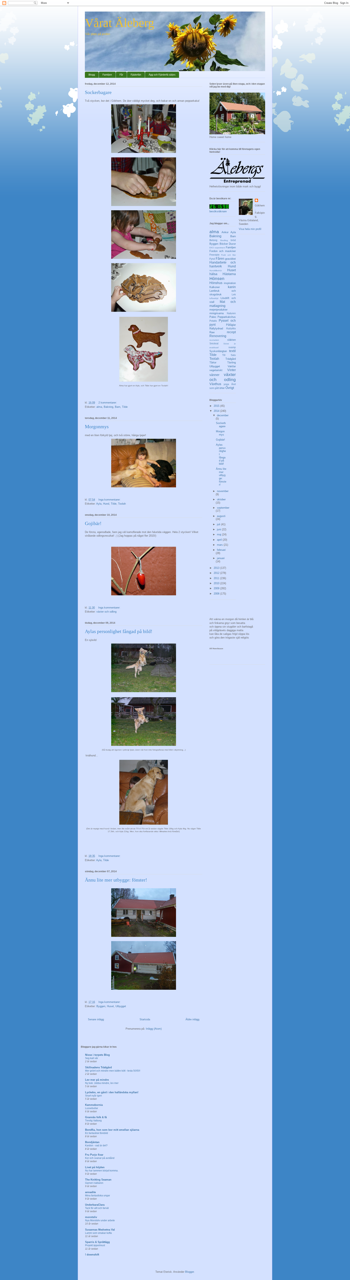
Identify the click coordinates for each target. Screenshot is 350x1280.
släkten (231, 339)
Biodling (224, 240)
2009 (217, 588)
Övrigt (229, 388)
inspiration (230, 283)
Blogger (189, 1271)
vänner (214, 375)
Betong (213, 240)
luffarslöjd (213, 298)
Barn (117, 406)
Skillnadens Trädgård (98, 1067)
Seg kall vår (91, 1058)
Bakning (108, 406)
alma (99, 406)
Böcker (224, 243)
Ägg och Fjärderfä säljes (162, 74)
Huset (110, 1006)
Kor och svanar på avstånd (99, 1158)
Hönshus (215, 283)
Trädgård (230, 358)
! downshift (92, 1254)
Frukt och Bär (228, 255)
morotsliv (91, 1217)
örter (222, 388)
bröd (233, 240)
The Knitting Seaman (98, 1179)
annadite (90, 1192)
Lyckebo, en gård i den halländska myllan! (111, 1092)
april (220, 539)
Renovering (217, 336)
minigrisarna (216, 313)
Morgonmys (97, 426)
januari (221, 558)
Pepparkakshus (227, 316)
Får (121, 74)
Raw (211, 332)
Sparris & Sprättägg (97, 1242)
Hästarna (229, 274)
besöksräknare (218, 211)
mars (220, 544)
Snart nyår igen (93, 1095)
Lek (234, 294)
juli (219, 524)
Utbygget (120, 1006)
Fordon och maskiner (222, 251)
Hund (106, 503)
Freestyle (214, 254)
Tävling (231, 362)
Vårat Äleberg (119, 23)
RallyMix (231, 328)
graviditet (230, 258)
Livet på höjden (95, 1167)
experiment (220, 248)
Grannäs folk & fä (96, 1117)
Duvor (232, 243)
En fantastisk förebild (96, 1133)
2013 (217, 567)
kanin (232, 287)
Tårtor (212, 362)
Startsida (145, 1019)
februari (221, 549)
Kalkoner (214, 287)
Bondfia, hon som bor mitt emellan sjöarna (112, 1129)
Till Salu (229, 355)
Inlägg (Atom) (154, 1028)
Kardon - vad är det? (96, 1145)
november (222, 491)
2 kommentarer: (108, 402)
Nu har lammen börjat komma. (101, 1170)
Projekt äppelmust (95, 1245)
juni (219, 529)
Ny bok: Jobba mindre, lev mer (101, 1083)
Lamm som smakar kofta (98, 1233)
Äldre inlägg (192, 1019)
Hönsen (216, 278)
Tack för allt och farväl (97, 1208)
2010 (217, 583)
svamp (232, 347)
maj (219, 534)
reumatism (214, 340)
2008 (217, 593)
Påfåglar (231, 324)
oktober (221, 499)
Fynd (212, 258)
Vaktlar (232, 366)
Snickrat (213, 343)
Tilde (125, 406)
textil (232, 351)
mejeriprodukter (218, 309)
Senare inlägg (96, 1019)
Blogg (92, 74)
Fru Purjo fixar (94, 1154)
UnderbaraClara (95, 1204)
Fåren (220, 258)
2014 (217, 410)
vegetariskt (215, 370)
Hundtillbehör (215, 270)
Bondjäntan (92, 1142)
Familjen (107, 74)
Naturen (231, 313)
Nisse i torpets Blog (97, 1054)
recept (231, 332)
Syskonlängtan (218, 351)
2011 (217, 578)
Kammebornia (94, 1104)
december (222, 415)
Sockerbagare (98, 92)
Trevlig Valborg (93, 1120)
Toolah (122, 503)
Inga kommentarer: (109, 499)
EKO (211, 248)
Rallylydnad (216, 328)
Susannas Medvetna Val (100, 1229)
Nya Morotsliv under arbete (100, 1220)
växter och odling (106, 611)
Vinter (231, 370)
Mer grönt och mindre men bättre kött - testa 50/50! (112, 1070)
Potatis (213, 320)
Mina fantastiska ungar (97, 1195)
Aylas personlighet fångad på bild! (118, 631)
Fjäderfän (136, 74)
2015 (217, 405)
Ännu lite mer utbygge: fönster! (116, 880)
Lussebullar (91, 1108)
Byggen (100, 1006)
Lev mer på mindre (97, 1079)
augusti (221, 516)
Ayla (98, 503)
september (223, 507)
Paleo (212, 316)
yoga (226, 384)
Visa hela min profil (250, 229)
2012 (217, 572)
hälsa (213, 274)
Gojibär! (93, 523)
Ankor (225, 232)
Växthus (215, 384)
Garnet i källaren (94, 1183)
